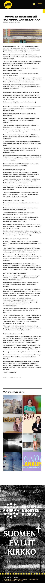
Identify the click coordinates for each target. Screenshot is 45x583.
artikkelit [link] (17, 22)
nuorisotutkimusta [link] (8, 22)
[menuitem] (33, 4)
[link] (44, 11)
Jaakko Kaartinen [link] (16, 377)
